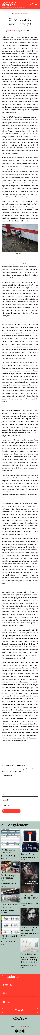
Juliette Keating (14, 31)
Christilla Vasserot (27, 903)
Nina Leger (25, 965)
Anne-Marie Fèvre (8, 884)
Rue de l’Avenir (28, 854)
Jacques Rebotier (27, 857)
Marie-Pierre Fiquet (28, 933)
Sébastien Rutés (8, 856)
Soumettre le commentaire (11, 811)
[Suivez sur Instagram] (23, 1031)
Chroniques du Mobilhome (20, 14)
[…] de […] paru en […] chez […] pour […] (29, 898)
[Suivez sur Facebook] (16, 1031)
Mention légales (25, 1026)
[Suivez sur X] (20, 1031)
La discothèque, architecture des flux (9, 878)
